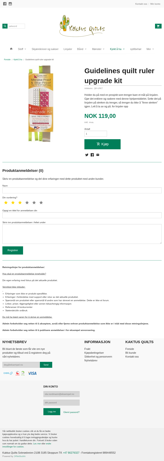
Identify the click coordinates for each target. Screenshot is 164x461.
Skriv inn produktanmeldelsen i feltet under (24, 222)
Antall (87, 129)
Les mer (37, 443)
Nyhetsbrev (90, 360)
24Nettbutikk (20, 456)
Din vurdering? (9, 197)
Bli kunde (130, 352)
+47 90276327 (71, 452)
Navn (5, 185)
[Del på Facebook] (92, 154)
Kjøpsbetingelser (94, 352)
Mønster (96, 49)
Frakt (87, 349)
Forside (7, 59)
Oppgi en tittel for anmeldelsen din (19, 210)
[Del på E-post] (97, 154)
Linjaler (68, 49)
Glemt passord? (71, 412)
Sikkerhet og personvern (98, 356)
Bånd (80, 49)
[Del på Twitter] (86, 154)
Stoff (20, 49)
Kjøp (105, 144)
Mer (149, 49)
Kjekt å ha (115, 49)
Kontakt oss (132, 356)
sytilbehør (135, 49)
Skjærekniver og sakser (45, 49)
